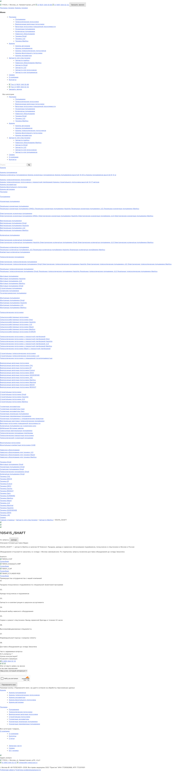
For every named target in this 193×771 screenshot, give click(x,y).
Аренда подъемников (23, 48)
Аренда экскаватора (23, 55)
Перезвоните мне (9, 685)
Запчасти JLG (20, 68)
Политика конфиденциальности (28, 770)
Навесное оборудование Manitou (28, 63)
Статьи (12, 738)
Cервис (12, 75)
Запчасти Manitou (46, 520)
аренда (14, 540)
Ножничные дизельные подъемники (23, 722)
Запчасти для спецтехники (19, 58)
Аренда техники (21, 8)
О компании (13, 77)
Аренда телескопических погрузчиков (30, 51)
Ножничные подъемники (25, 29)
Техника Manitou (21, 41)
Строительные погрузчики (19, 717)
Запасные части (15, 746)
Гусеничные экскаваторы (19, 719)
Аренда (12, 43)
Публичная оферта (7, 770)
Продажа (12, 17)
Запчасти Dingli (21, 65)
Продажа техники (7, 8)
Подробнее (4, 561)
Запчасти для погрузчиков (26, 70)
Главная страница (7, 520)
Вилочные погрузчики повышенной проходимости (35, 27)
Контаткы (12, 736)
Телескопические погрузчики (27, 22)
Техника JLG (20, 39)
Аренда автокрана (22, 46)
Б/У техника (13, 750)
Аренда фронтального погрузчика (28, 53)
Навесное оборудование (25, 34)
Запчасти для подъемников (26, 72)
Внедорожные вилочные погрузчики (29, 24)
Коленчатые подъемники (25, 31)
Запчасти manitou (22, 60)
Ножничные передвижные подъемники (24, 724)
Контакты (12, 80)
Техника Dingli (21, 36)
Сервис (12, 748)
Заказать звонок (77, 5)
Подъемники (20, 19)
